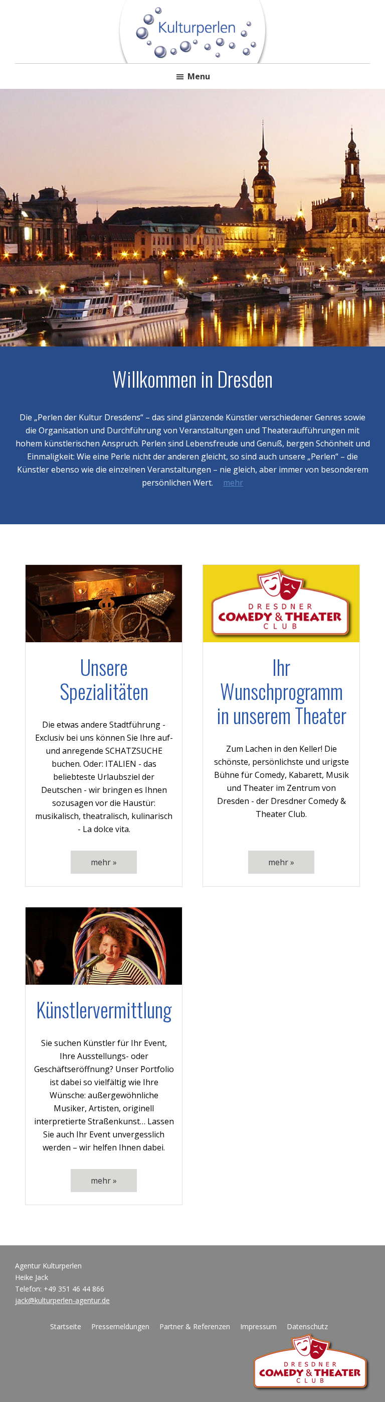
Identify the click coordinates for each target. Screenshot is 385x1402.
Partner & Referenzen (194, 1326)
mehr (233, 482)
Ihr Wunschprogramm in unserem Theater (281, 691)
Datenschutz (307, 1326)
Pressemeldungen (120, 1326)
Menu (198, 76)
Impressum (258, 1326)
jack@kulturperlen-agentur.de (62, 1300)
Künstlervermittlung (103, 1009)
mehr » (104, 862)
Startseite (65, 1326)
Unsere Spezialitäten (104, 679)
